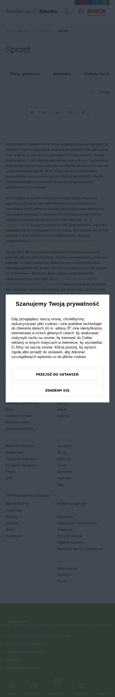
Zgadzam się (57, 390)
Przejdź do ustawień (57, 374)
